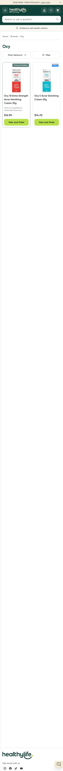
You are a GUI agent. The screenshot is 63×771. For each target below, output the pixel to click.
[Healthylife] (18, 10)
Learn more (45, 2)
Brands (14, 36)
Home (5, 36)
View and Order (16, 122)
